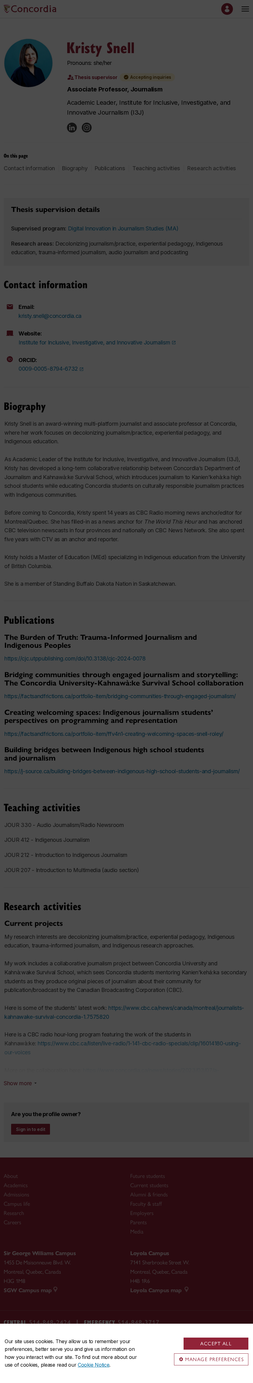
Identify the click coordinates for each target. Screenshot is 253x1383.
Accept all (216, 1344)
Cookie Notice (93, 1365)
